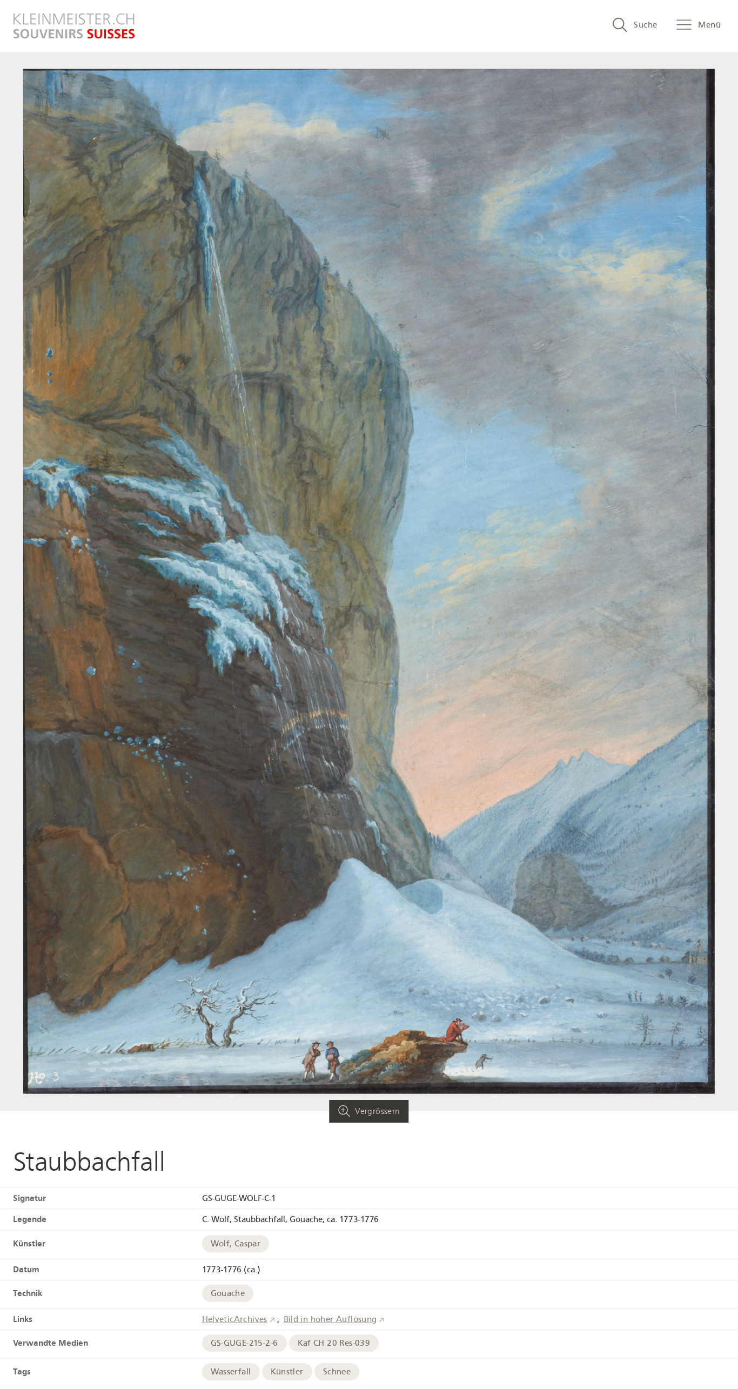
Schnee (337, 1372)
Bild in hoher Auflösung (330, 1319)
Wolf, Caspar (236, 1244)
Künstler (287, 1372)
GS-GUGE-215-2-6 (244, 1343)
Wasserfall (231, 1372)
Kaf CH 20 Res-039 (334, 1343)
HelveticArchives (234, 1319)
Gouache (228, 1293)
